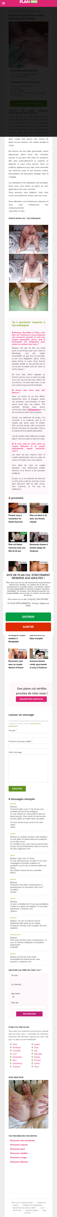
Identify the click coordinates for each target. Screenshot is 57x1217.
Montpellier (17, 1057)
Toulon (37, 1063)
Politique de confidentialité (32, 1205)
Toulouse (16, 1066)
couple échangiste (21, 339)
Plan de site (17, 1210)
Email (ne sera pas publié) (20, 741)
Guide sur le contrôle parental (22, 1203)
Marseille (38, 1054)
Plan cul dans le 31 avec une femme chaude (38, 518)
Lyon (14, 1054)
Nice (14, 1060)
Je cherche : (16, 984)
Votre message (15, 752)
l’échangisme (33, 409)
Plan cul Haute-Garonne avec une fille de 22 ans (16, 547)
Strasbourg (17, 1063)
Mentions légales (32, 1210)
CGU (42, 1208)
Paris (14, 1044)
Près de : (15, 1003)
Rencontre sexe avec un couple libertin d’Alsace (15, 664)
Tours (36, 1066)
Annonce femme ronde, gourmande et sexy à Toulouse (38, 664)
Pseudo (12, 730)
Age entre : (16, 993)
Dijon (36, 1047)
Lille (35, 1051)
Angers (37, 1044)
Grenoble (16, 1051)
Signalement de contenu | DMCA (24, 1208)
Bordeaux (16, 1047)
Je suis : (15, 975)
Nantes (37, 1057)
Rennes (37, 1060)
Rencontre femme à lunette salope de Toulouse (39, 547)
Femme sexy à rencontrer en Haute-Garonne (15, 518)
